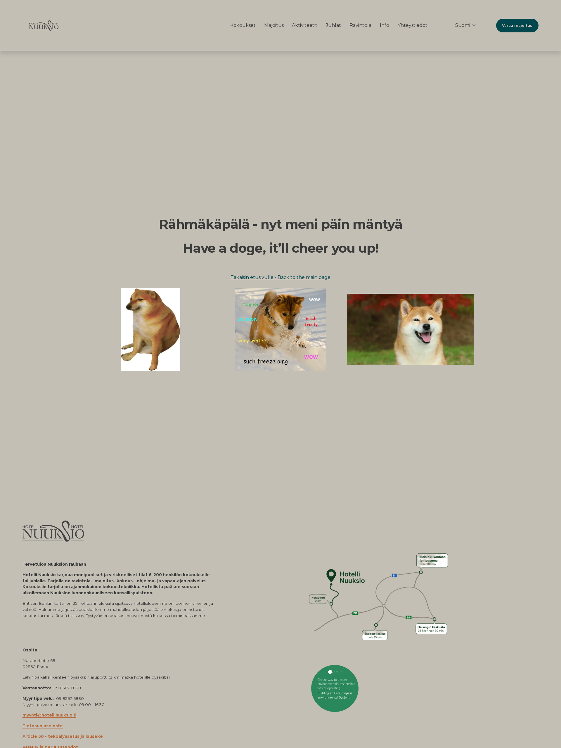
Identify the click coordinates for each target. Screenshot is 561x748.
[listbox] (462, 25)
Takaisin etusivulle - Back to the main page (280, 277)
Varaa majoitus (517, 25)
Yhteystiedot (412, 25)
